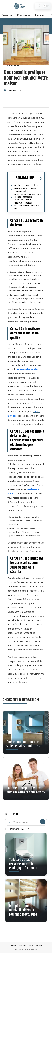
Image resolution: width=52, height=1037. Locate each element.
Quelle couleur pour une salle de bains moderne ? (23, 744)
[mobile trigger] (5, 6)
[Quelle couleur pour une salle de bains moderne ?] (26, 732)
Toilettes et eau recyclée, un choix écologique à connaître (24, 864)
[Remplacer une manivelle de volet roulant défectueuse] (26, 900)
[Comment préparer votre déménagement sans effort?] (26, 778)
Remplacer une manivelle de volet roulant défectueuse (23, 910)
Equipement (13, 66)
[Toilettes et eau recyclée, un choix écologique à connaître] (26, 854)
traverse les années (28, 369)
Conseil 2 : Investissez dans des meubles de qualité (25, 190)
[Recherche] (39, 6)
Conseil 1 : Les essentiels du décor (26, 185)
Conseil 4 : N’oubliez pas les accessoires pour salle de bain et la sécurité (26, 205)
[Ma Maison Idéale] (19, 6)
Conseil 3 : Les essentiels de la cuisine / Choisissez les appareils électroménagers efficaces (27, 197)
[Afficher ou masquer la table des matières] (38, 178)
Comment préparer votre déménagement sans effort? (25, 790)
